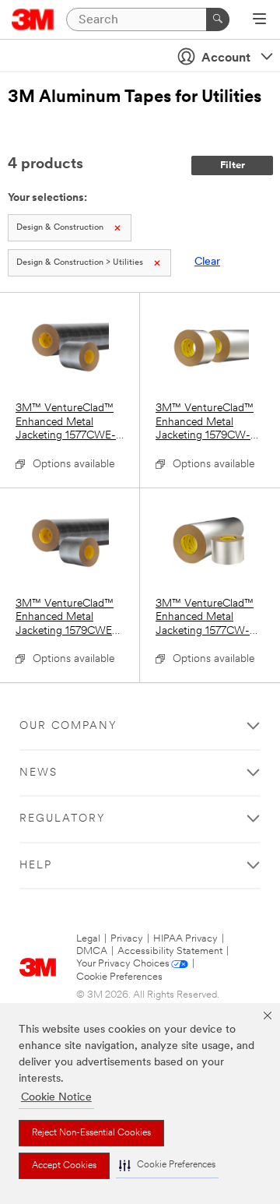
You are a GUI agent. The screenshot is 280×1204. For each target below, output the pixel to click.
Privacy (126, 939)
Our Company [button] (68, 726)
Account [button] (226, 58)
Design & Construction (59, 228)
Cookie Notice (56, 1098)
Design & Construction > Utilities (79, 263)
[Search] (217, 19)
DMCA (91, 951)
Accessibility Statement (169, 951)
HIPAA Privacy (185, 939)
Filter (232, 165)
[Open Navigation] (259, 20)
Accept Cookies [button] (64, 1166)
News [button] (38, 773)
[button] (167, 1165)
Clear (207, 262)
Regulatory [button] (62, 819)
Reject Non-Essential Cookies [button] (91, 1133)
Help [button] (35, 865)
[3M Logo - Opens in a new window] (33, 19)
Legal (88, 939)
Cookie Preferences (119, 977)
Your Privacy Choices (123, 964)
